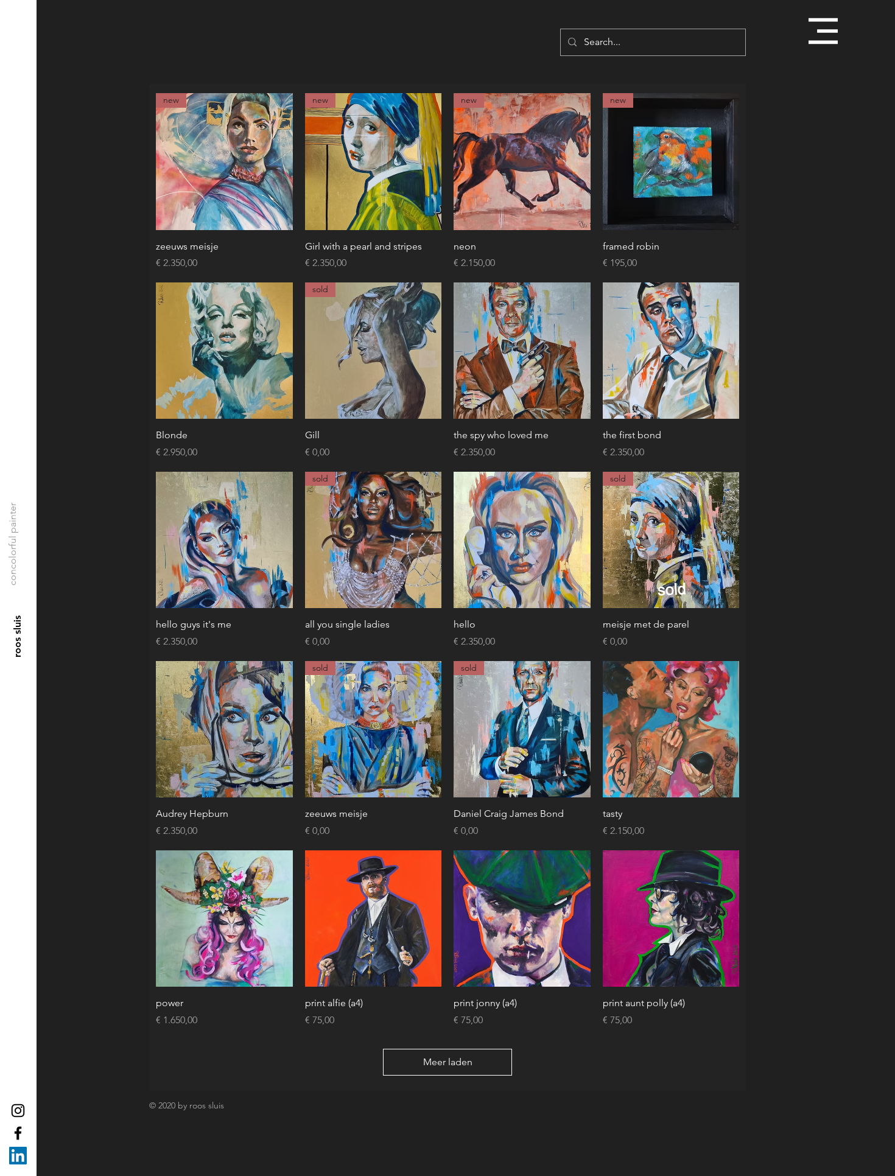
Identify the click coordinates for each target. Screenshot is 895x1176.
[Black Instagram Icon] (18, 1110)
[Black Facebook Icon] (18, 1133)
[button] (823, 31)
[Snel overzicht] (224, 350)
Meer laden (447, 1062)
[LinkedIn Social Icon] (18, 1155)
